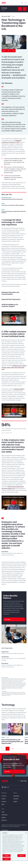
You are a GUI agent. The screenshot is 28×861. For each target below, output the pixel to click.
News (3, 804)
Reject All (21, 855)
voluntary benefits (19, 389)
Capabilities (16, 796)
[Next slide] (7, 749)
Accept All (6, 859)
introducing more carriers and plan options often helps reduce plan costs (14, 367)
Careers (3, 798)
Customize (6, 855)
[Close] (25, 832)
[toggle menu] (25, 2)
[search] (22, 3)
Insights (15, 801)
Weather (4, 817)
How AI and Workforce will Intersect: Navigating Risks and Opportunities (12, 741)
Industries (15, 798)
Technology (4, 8)
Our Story (4, 796)
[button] (14, 619)
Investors (4, 801)
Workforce (4, 820)
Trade (3, 812)
